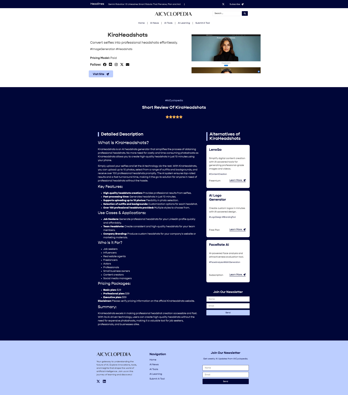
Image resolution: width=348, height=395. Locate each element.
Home (141, 23)
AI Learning (184, 23)
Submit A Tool (202, 23)
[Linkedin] (104, 381)
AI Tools (168, 23)
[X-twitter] (223, 4)
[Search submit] (245, 13)
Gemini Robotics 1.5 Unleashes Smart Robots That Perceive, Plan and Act (144, 4)
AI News (154, 23)
